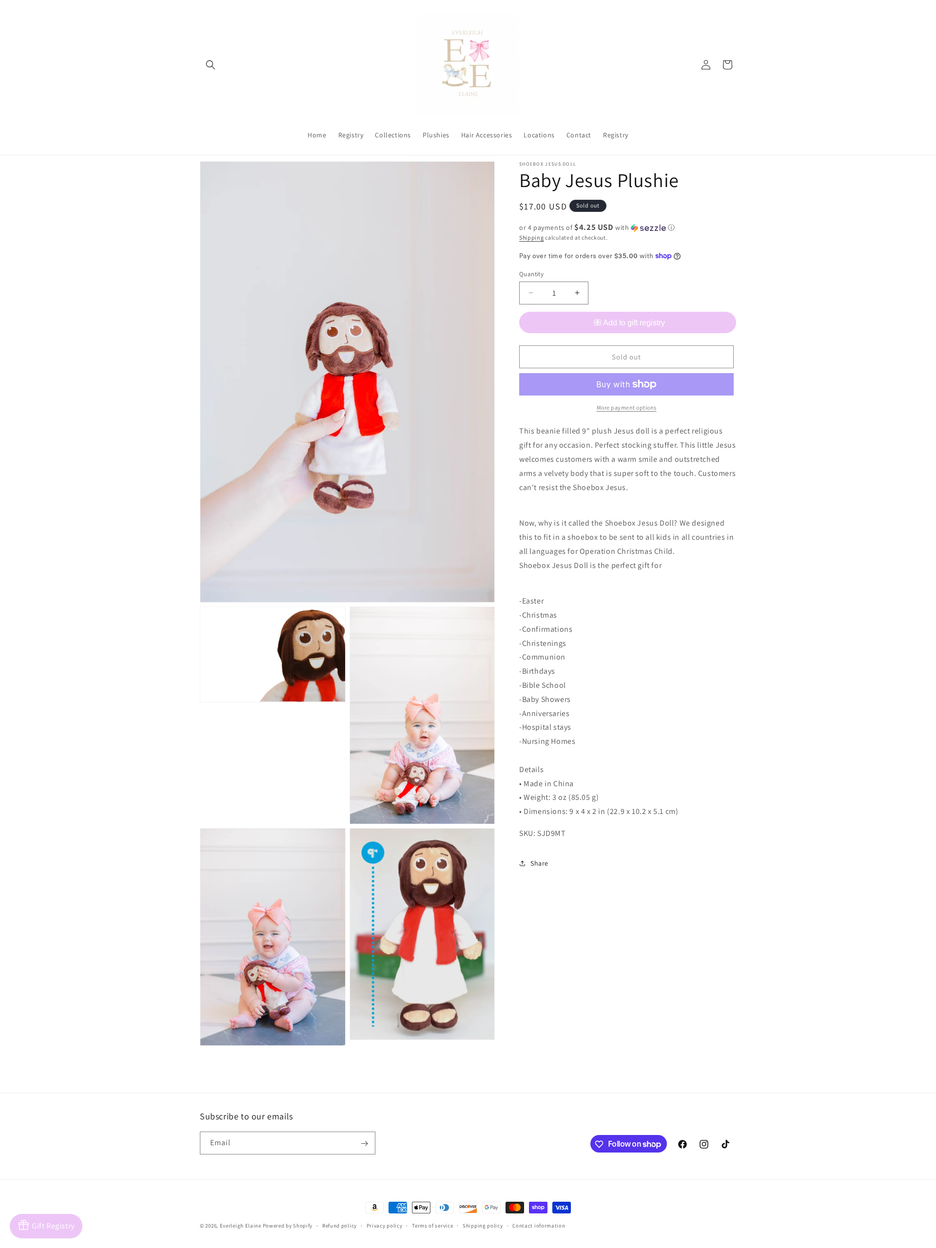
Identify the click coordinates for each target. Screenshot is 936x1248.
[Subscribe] (364, 1143)
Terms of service (432, 1225)
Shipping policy (483, 1225)
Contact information (538, 1225)
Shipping (531, 237)
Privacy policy (385, 1225)
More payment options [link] (627, 407)
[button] (210, 65)
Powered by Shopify (288, 1225)
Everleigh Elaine (240, 1225)
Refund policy (339, 1225)
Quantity (531, 273)
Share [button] (539, 862)
